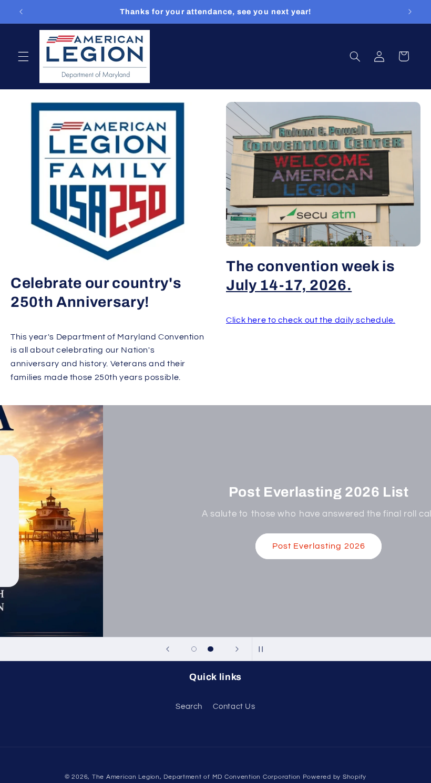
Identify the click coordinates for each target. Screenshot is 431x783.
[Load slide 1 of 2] (194, 649)
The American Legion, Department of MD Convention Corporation (196, 777)
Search (189, 706)
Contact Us (234, 706)
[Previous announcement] (21, 11)
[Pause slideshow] (263, 649)
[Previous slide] (167, 649)
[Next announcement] (410, 11)
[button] (23, 56)
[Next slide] (237, 649)
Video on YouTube (215, 552)
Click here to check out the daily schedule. (310, 320)
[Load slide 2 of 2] (210, 649)
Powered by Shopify (334, 777)
